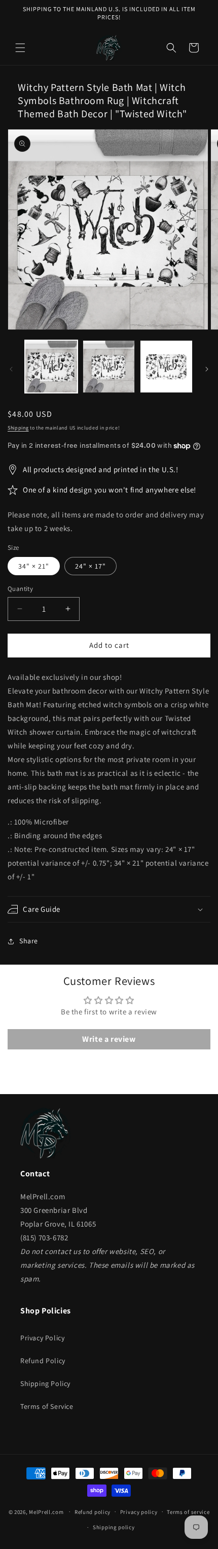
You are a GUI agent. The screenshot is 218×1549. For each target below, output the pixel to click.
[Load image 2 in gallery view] (109, 366)
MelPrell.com (46, 1511)
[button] (20, 48)
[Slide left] (11, 369)
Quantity (20, 588)
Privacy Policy (42, 1337)
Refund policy (93, 1511)
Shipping (18, 427)
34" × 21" (33, 566)
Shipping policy (114, 1527)
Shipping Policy (45, 1383)
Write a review (108, 1039)
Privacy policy (139, 1511)
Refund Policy (42, 1360)
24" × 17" (90, 566)
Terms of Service (47, 1406)
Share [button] (28, 940)
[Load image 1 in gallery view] (51, 366)
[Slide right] (207, 369)
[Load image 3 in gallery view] (166, 366)
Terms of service (188, 1511)
